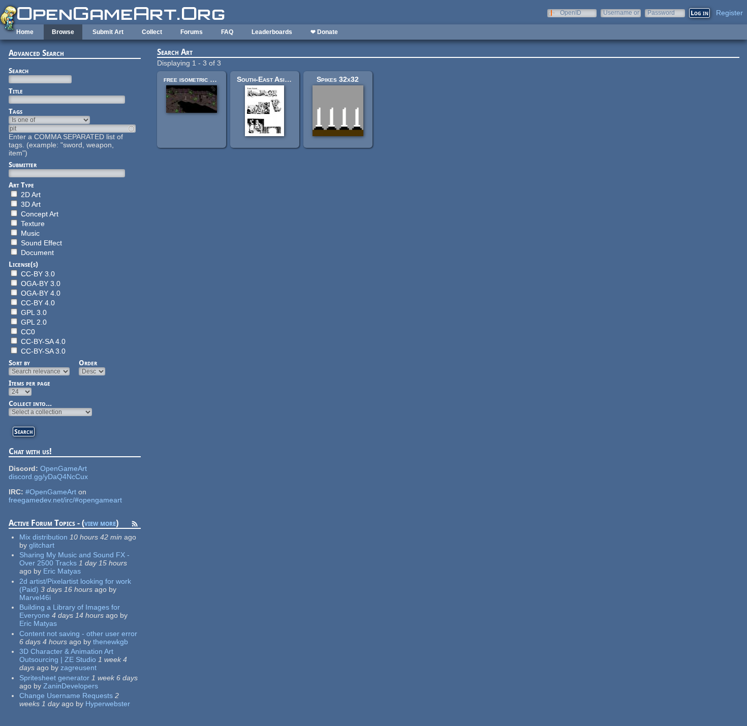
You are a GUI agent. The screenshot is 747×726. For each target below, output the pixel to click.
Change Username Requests (66, 695)
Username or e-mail (621, 12)
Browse (63, 32)
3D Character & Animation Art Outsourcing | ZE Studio (66, 655)
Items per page (29, 383)
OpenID (570, 12)
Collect (152, 32)
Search (18, 71)
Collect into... (30, 403)
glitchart (41, 545)
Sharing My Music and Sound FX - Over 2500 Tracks (74, 559)
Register (729, 13)
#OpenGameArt (50, 492)
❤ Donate (324, 32)
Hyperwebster (107, 704)
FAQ (227, 32)
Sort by (19, 363)
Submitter (23, 165)
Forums (191, 32)
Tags (15, 111)
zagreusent (78, 668)
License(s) (23, 264)
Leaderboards (272, 32)
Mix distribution (43, 537)
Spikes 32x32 (338, 79)
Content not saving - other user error (78, 633)
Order (88, 363)
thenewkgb (110, 642)
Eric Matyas (62, 571)
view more (100, 523)
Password (661, 12)
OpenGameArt (63, 468)
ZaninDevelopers (70, 686)
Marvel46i (35, 597)
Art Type (21, 185)
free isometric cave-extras (205, 79)
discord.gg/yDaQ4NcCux (48, 476)
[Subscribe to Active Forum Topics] (135, 525)
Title (16, 91)
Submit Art (107, 32)
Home (25, 32)
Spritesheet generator (54, 678)
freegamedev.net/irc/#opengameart (65, 500)
